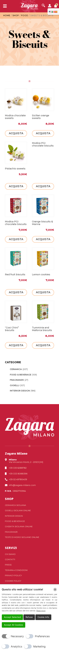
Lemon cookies (41, 274)
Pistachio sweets (15, 168)
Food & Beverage (20, 374)
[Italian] (53, 11)
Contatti (10, 559)
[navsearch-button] (43, 5)
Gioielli (14, 385)
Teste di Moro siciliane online (22, 537)
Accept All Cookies (13, 624)
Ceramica (16, 369)
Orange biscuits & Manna (42, 222)
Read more (40, 610)
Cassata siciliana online (19, 526)
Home (6, 15)
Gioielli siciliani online (18, 510)
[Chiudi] (55, 589)
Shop (15, 15)
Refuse (29, 617)
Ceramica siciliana (15, 505)
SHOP (9, 499)
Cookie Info (43, 617)
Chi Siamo (10, 554)
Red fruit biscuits (15, 274)
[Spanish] (56, 11)
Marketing (39, 646)
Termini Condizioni (16, 570)
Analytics (16, 646)
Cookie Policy (13, 581)
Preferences (42, 636)
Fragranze (17, 380)
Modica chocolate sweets (15, 116)
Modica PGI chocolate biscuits (43, 144)
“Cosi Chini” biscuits (12, 329)
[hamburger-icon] (3, 6)
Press (8, 564)
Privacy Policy (13, 575)
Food (24, 15)
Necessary (17, 636)
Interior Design (20, 390)
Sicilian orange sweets (40, 116)
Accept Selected (12, 617)
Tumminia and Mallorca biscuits (42, 329)
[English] (50, 11)
